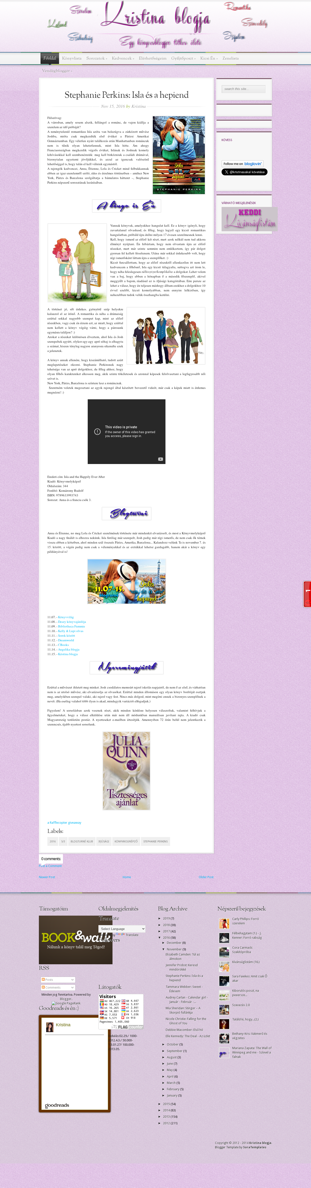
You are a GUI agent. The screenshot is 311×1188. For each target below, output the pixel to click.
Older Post (206, 877)
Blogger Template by (240, 1147)
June (170, 1063)
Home (127, 877)
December (174, 943)
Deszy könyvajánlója (72, 621)
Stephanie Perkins (155, 841)
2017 (167, 931)
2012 (167, 1123)
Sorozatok (96, 58)
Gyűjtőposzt (183, 58)
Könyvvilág (66, 617)
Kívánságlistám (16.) (246, 962)
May (170, 1070)
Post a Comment (50, 866)
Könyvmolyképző (126, 841)
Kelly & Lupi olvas (70, 631)
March (171, 1083)
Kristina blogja (68, 654)
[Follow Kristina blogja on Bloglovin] (243, 166)
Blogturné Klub (82, 841)
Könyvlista (72, 58)
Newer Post (47, 877)
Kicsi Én (209, 58)
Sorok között (66, 635)
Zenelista (231, 58)
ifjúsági (104, 841)
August (172, 1057)
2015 (167, 1104)
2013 (167, 1116)
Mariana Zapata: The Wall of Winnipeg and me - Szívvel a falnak (252, 1052)
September (175, 1051)
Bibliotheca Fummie (71, 626)
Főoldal (49, 59)
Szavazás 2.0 (241, 1005)
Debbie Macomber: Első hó (184, 1030)
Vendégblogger (57, 71)
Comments (52, 987)
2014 (167, 1110)
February (173, 1089)
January (172, 1095)
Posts (49, 980)
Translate (132, 935)
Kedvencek (123, 58)
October (173, 1044)
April (170, 1076)
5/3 (63, 841)
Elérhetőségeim (153, 58)
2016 (53, 841)
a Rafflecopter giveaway (64, 822)
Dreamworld (66, 640)
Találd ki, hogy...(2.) (245, 1019)
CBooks (63, 645)
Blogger (65, 999)
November (174, 949)
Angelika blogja (68, 649)
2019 (167, 918)
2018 (167, 925)
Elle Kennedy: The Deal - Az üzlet (188, 1036)
